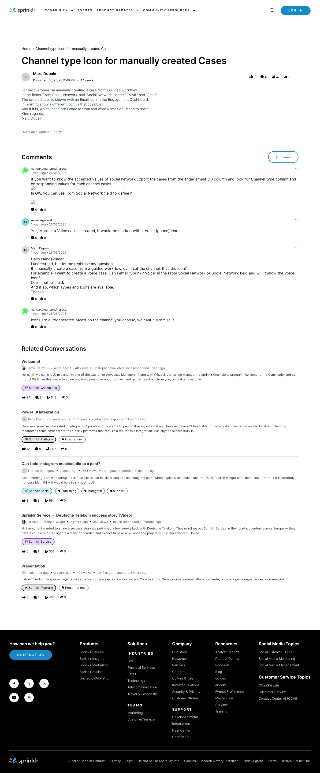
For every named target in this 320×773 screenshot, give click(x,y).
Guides (220, 678)
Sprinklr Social (90, 672)
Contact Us (31, 655)
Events (85, 10)
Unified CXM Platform (96, 678)
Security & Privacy (186, 692)
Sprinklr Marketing (94, 665)
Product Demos (227, 658)
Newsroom (180, 658)
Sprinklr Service (92, 652)
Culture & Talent (184, 678)
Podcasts (222, 665)
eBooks (221, 685)
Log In (295, 10)
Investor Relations (185, 685)
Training (221, 711)
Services (221, 705)
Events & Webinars (229, 692)
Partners (178, 665)
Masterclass (224, 698)
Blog (218, 672)
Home (26, 48)
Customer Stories (185, 698)
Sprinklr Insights (92, 658)
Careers (178, 672)
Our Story (179, 652)
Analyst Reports (227, 652)
